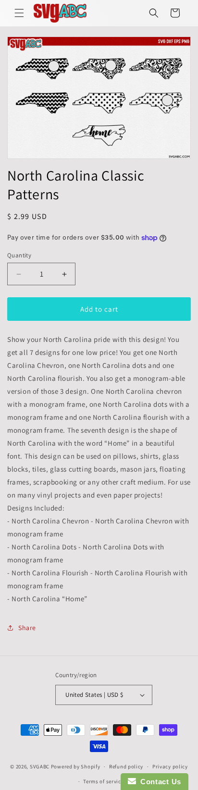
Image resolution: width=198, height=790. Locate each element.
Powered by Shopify (75, 766)
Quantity (19, 255)
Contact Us (158, 782)
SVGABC (40, 766)
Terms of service (103, 781)
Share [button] (27, 627)
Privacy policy (170, 766)
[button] (19, 13)
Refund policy (126, 766)
